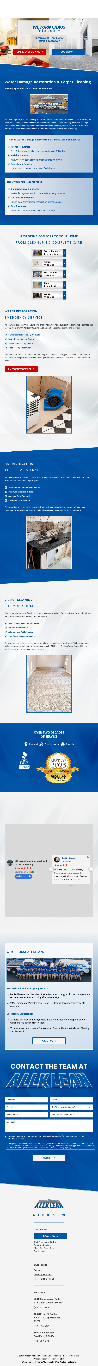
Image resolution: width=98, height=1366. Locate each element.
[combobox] (71, 1107)
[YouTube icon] (48, 1214)
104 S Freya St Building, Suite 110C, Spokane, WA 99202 (47, 1318)
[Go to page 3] (71, 885)
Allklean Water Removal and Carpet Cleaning (31, 863)
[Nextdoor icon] (63, 1214)
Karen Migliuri (69, 858)
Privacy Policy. (17, 1139)
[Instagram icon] (43, 1214)
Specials (38, 1270)
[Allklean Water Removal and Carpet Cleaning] (49, 1205)
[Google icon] (34, 1214)
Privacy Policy (58, 1359)
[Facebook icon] (38, 1214)
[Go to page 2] (69, 885)
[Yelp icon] (58, 1214)
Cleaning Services (43, 1274)
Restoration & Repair (44, 1279)
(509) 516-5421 (42, 1326)
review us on (22, 876)
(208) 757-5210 (42, 1307)
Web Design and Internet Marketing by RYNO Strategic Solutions (49, 1362)
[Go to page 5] (75, 885)
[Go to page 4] (73, 885)
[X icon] (53, 1214)
